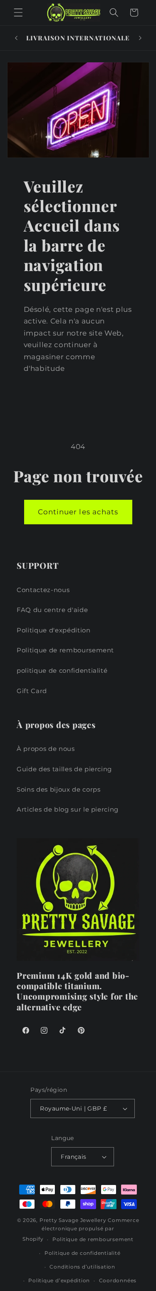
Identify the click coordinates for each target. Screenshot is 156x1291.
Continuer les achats (78, 512)
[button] (18, 12)
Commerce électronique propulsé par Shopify (80, 1229)
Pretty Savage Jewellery (73, 1220)
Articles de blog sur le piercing (68, 809)
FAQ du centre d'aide (52, 610)
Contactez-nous (43, 590)
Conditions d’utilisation (82, 1267)
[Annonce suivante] (140, 38)
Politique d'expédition (54, 630)
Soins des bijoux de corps (59, 789)
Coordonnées (117, 1280)
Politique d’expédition (59, 1280)
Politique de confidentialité (83, 1253)
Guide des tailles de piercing (64, 769)
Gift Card (32, 691)
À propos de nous (46, 749)
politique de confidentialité (62, 670)
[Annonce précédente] (16, 38)
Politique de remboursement (65, 650)
